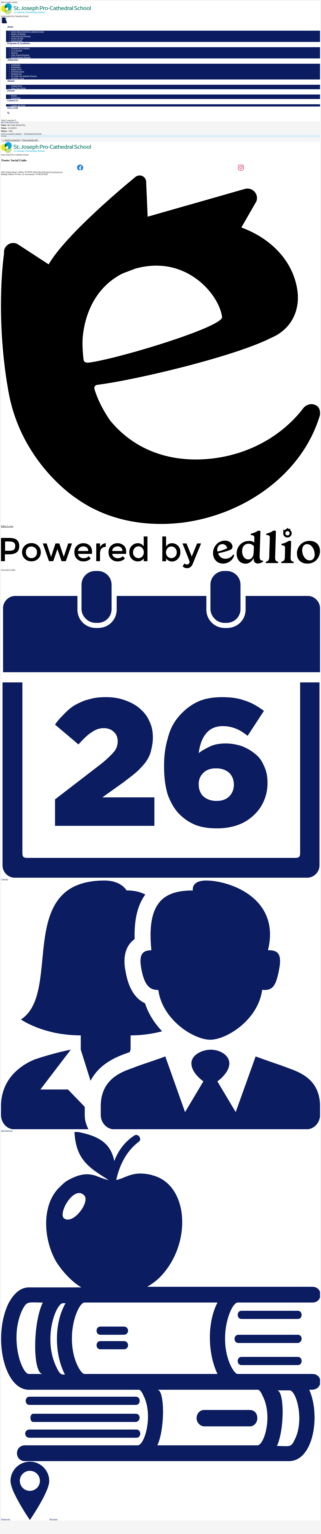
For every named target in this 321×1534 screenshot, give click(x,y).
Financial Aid (16, 74)
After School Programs (20, 55)
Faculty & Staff (17, 38)
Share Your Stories (18, 88)
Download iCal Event (33, 134)
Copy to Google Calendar (11, 134)
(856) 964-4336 (39, 172)
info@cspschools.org (54, 172)
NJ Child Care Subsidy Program (24, 76)
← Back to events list (11, 140)
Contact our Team (18, 105)
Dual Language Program (21, 57)
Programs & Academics (20, 48)
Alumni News (16, 86)
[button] (163, 28)
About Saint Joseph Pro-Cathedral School (27, 32)
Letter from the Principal (20, 36)
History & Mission (18, 34)
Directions (53, 1519)
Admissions (15, 65)
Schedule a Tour (17, 78)
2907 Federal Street (8, 172)
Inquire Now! (16, 69)
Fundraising (15, 98)
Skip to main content (9, 2)
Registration (16, 67)
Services (14, 53)
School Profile (16, 41)
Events (3, 136)
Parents (14, 95)
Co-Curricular (16, 50)
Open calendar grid (29, 140)
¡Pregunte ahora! (17, 71)
